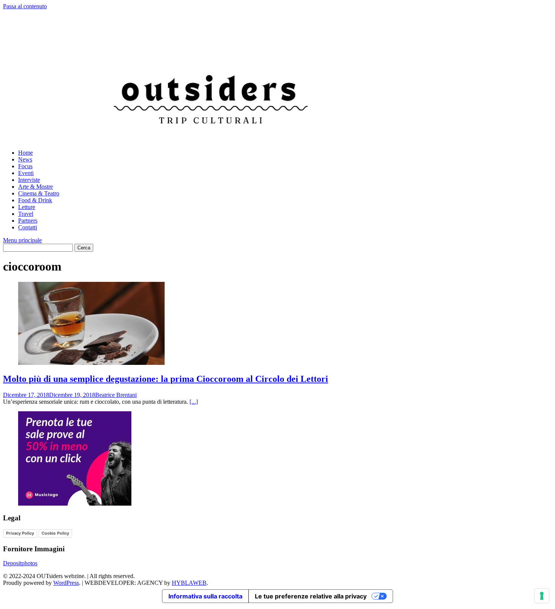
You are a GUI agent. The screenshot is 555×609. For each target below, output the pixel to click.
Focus (25, 166)
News (25, 159)
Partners (27, 220)
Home (25, 152)
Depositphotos (20, 563)
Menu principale (22, 240)
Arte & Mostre (35, 186)
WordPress (66, 583)
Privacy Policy (20, 533)
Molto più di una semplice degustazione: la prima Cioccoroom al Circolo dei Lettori (165, 379)
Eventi (26, 173)
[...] (194, 401)
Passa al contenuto (25, 6)
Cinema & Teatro (38, 193)
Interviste (29, 180)
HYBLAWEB (189, 583)
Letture (26, 207)
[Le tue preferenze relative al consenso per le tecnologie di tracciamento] (542, 596)
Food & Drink (35, 200)
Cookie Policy (55, 533)
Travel (25, 214)
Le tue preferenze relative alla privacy (311, 596)
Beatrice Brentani (116, 395)
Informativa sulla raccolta (205, 596)
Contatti (27, 227)
